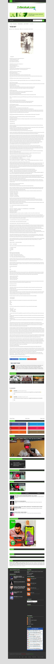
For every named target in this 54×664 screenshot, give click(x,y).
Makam (41, 564)
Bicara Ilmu (12, 562)
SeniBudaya (41, 563)
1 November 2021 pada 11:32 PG (22, 396)
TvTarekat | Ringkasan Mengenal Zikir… (33, 638)
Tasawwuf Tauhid (20, 563)
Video (26, 564)
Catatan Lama (42, 418)
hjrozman (29, 622)
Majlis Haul (30, 564)
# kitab (14, 564)
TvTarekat (29, 621)
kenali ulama (12, 563)
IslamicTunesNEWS (30, 573)
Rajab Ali (29, 618)
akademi (27, 563)
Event (10, 564)
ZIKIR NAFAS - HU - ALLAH (18, 596)
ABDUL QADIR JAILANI (20, 564)
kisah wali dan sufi (31, 562)
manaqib (37, 564)
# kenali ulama (40, 562)
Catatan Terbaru (12, 418)
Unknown (15, 390)
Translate (34, 602)
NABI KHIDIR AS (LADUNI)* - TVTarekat (35, 644)
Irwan (32, 592)
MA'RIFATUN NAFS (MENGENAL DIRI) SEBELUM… (34, 646)
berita (31, 563)
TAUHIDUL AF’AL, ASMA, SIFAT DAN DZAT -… (34, 636)
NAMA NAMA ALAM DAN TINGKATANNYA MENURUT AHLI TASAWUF (19, 577)
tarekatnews (35, 563)
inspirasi (34, 564)
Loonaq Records (30, 617)
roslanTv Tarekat (30, 624)
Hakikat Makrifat (22, 562)
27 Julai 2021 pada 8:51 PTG (21, 390)
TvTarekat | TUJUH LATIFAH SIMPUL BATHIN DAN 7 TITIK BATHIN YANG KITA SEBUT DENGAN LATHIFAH (19, 587)
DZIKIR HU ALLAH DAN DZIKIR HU (19, 581)
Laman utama (27, 418)
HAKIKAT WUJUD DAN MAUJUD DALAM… (33, 640)
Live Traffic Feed (35, 628)
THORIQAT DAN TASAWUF (32, 620)
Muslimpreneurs (29, 574)
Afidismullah (33, 578)
